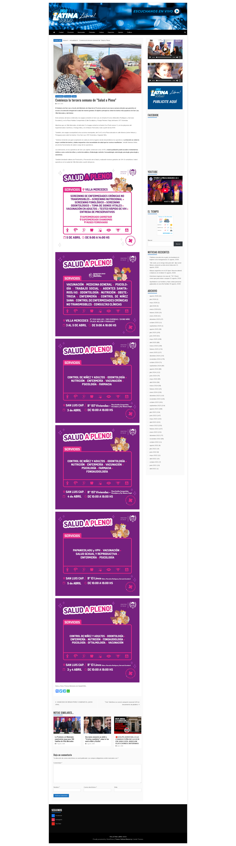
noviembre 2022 (155, 439)
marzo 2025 (154, 346)
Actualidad (59, 96)
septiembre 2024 (155, 366)
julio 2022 (153, 449)
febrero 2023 (154, 429)
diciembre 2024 (155, 356)
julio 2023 (153, 412)
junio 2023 (153, 415)
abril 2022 (153, 459)
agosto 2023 (154, 409)
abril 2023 (153, 422)
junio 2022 (153, 452)
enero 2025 (153, 352)
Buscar (150, 240)
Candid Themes (138, 839)
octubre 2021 (154, 462)
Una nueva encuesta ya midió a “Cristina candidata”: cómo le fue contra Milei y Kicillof (97, 739)
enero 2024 (153, 392)
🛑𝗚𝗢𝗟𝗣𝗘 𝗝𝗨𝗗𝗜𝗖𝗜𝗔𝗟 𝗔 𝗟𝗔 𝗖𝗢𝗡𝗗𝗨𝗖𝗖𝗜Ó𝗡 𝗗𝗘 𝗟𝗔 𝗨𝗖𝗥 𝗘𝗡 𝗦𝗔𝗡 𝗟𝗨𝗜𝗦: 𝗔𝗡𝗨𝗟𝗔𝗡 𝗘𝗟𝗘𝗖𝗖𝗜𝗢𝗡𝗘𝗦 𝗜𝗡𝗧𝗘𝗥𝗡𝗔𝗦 (127, 740)
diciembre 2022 (155, 435)
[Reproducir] (150, 57)
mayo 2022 (153, 455)
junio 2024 (153, 376)
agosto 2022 (154, 445)
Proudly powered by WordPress (103, 839)
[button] (165, 49)
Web (115, 787)
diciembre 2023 (155, 395)
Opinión (120, 32)
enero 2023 (153, 432)
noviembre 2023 (155, 399)
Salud (74, 96)
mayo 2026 (153, 302)
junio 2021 (153, 465)
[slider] (163, 57)
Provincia (70, 32)
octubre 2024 (154, 362)
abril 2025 (153, 342)
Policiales (92, 32)
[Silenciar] (177, 57)
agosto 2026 (154, 296)
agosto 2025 (154, 329)
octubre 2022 (154, 442)
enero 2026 (153, 316)
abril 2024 (153, 382)
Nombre (56, 787)
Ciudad (61, 32)
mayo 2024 (153, 379)
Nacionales (81, 32)
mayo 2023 (153, 419)
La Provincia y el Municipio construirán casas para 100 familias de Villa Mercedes (64, 739)
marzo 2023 (154, 425)
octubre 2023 (154, 402)
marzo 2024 (154, 386)
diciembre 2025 (155, 319)
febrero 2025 (154, 349)
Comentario (57, 763)
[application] (165, 49)
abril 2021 (153, 469)
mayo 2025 (153, 339)
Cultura (101, 32)
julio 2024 (153, 372)
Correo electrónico (90, 787)
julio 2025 (153, 332)
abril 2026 (153, 306)
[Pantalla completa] (180, 57)
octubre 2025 (154, 322)
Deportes (111, 32)
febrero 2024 (154, 389)
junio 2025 (153, 336)
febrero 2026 (154, 312)
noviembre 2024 (155, 359)
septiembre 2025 (155, 326)
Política (129, 32)
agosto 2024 (154, 369)
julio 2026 (153, 299)
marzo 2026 (154, 309)
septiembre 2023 (155, 405)
